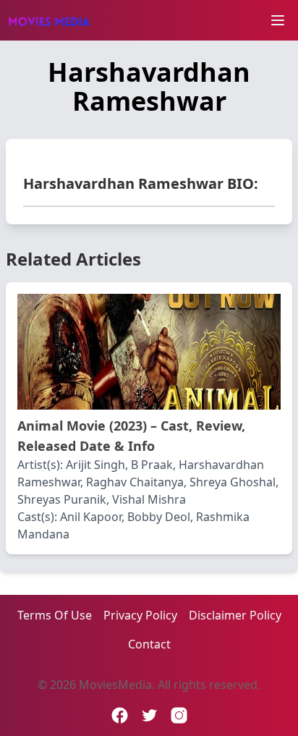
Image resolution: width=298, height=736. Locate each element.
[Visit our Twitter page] (149, 715)
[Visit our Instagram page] (179, 715)
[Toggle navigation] (277, 20)
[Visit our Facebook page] (120, 715)
